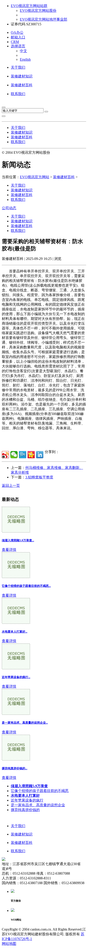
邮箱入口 (18, 37)
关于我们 (18, 67)
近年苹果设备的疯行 (27, 800)
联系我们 (18, 94)
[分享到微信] (14, 454)
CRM (15, 42)
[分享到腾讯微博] (22, 454)
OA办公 (17, 32)
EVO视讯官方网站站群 (29, 6)
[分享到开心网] (31, 454)
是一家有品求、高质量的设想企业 (38, 805)
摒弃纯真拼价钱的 (25, 810)
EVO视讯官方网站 (34, 177)
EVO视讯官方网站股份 (38, 10)
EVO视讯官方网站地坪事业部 (43, 19)
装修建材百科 (21, 85)
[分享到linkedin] (39, 454)
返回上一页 (11, 485)
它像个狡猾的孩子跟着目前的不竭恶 (40, 791)
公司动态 (9, 208)
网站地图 (9, 944)
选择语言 (18, 46)
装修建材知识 (21, 76)
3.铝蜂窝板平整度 (39, 477)
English (25, 59)
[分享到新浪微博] (5, 454)
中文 (23, 51)
